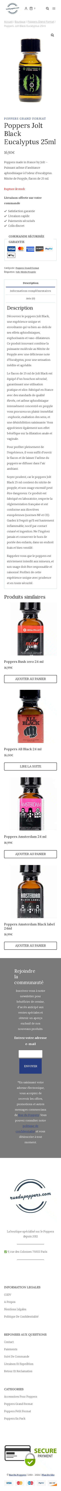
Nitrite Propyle (28, 272)
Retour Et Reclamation (18, 1371)
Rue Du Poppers (17, 1475)
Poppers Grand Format (25, 118)
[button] (52, 35)
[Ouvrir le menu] (54, 8)
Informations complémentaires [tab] (30, 290)
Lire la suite (30, 766)
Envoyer (30, 1066)
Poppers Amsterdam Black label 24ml (29, 926)
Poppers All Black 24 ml (23, 749)
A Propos (9, 1302)
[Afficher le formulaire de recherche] (46, 8)
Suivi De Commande (16, 1356)
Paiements (10, 1349)
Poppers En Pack (14, 1418)
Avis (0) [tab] (30, 298)
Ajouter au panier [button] (30, 679)
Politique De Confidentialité (21, 1316)
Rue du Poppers (28, 1115)
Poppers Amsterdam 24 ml (25, 836)
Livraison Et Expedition (18, 1364)
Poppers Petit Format (17, 1411)
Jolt (18, 272)
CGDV (7, 1294)
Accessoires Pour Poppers (20, 1396)
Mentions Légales (15, 1309)
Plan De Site (48, 1475)
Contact (9, 1342)
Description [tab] (30, 283)
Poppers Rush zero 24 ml (24, 661)
